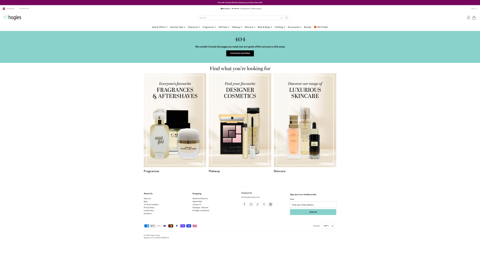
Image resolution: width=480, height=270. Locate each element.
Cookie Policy (149, 211)
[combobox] (244, 17)
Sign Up (313, 212)
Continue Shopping (240, 53)
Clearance (193, 27)
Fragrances (208, 27)
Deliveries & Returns (200, 199)
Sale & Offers (158, 27)
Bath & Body (264, 27)
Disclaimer (148, 213)
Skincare (249, 27)
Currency (316, 226)
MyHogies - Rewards (200, 207)
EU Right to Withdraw (200, 211)
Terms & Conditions (151, 205)
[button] (474, 17)
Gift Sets (222, 27)
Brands (307, 27)
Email (292, 199)
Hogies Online (155, 235)
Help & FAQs (197, 201)
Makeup (236, 27)
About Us (148, 193)
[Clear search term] (281, 17)
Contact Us (24, 8)
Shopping (196, 193)
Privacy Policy (149, 207)
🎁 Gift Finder (321, 27)
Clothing (279, 27)
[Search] (286, 17)
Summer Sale (176, 27)
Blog (145, 201)
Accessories (294, 27)
